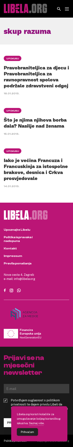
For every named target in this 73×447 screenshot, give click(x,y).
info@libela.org (24, 279)
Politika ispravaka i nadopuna (18, 239)
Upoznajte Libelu (17, 229)
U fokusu (12, 58)
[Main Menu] (67, 9)
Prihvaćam (27, 432)
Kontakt (10, 248)
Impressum (13, 256)
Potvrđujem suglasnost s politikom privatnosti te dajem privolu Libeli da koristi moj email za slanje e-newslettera (39, 404)
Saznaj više (36, 423)
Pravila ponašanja (17, 263)
